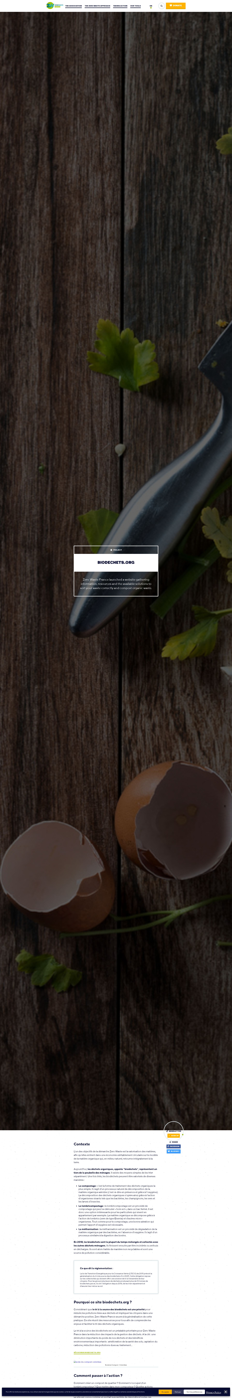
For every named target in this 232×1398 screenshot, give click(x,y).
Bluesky (175, 1151)
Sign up (175, 1136)
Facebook (175, 1146)
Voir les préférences (194, 1392)
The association (73, 6)
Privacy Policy (213, 1392)
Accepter (165, 1392)
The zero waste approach (97, 6)
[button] (226, 1392)
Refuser (178, 1392)
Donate (177, 5)
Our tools (135, 6)
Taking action (120, 6)
